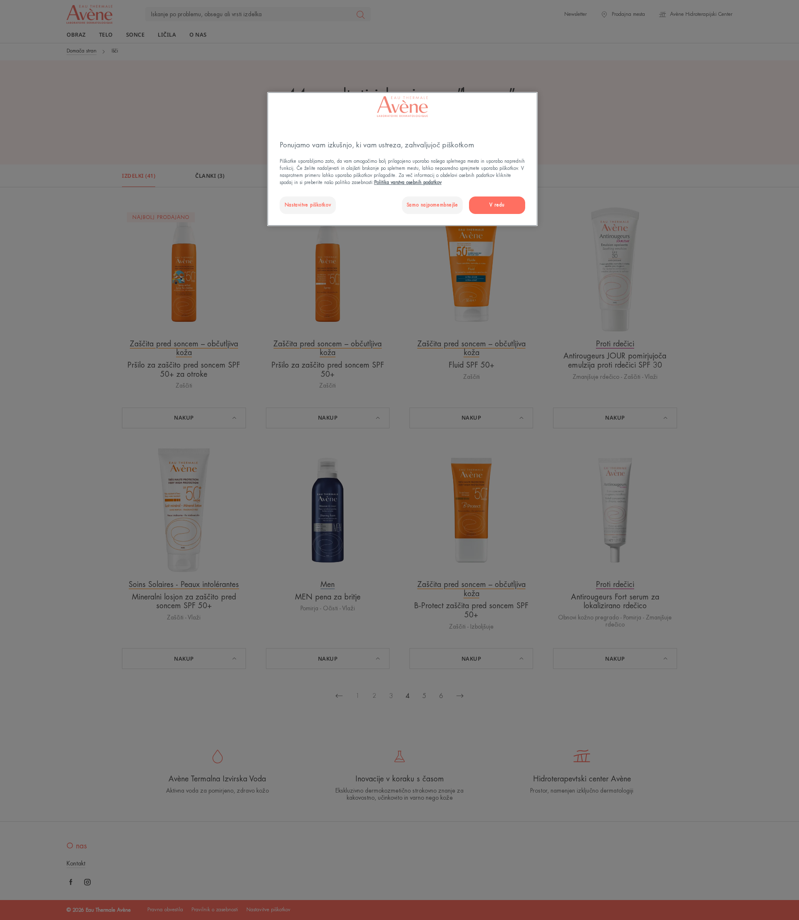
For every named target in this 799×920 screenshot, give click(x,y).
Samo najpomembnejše (432, 205)
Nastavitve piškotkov (308, 205)
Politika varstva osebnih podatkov (408, 182)
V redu (496, 205)
